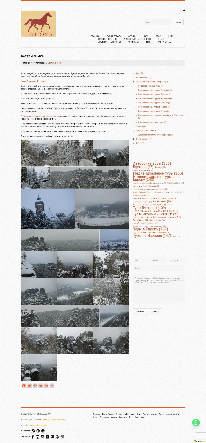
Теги (148, 42)
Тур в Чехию (157, 220)
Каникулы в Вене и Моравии (146, 186)
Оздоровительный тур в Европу (168, 192)
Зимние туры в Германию (143, 170)
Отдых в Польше (141, 195)
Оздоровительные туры (149, 85)
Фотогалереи (39, 62)
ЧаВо (146, 36)
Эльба (176, 236)
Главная (95, 36)
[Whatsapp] (196, 422)
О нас (161, 39)
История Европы (175, 183)
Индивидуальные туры (158, 173)
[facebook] (184, 10)
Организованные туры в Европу (150, 81)
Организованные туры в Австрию (153, 90)
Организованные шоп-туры (150, 122)
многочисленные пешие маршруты (39, 116)
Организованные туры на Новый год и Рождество (161, 115)
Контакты (133, 42)
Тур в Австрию (164, 205)
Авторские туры (152, 163)
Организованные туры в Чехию (152, 111)
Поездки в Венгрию (142, 202)
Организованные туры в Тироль (152, 106)
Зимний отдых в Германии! (34, 81)
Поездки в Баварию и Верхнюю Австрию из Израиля (155, 198)
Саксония (162, 201)
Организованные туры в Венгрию (153, 94)
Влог (158, 36)
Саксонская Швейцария (144, 205)
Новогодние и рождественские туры (150, 189)
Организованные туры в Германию (154, 98)
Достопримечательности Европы (153, 134)
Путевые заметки (107, 39)
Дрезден (160, 167)
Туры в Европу (114, 36)
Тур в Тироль (141, 220)
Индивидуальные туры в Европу (153, 178)
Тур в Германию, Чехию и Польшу (155, 210)
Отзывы (132, 36)
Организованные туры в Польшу (153, 102)
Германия (143, 166)
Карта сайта (164, 42)
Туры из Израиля (152, 235)
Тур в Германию (149, 207)
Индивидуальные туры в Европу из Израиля (149, 183)
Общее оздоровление (143, 192)
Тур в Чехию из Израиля (145, 223)
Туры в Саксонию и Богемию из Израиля (151, 232)
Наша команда (142, 77)
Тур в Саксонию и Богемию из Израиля (157, 217)
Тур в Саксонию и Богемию (156, 213)
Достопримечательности (137, 39)
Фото (170, 36)
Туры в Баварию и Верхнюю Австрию (149, 226)
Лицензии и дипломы (109, 42)
